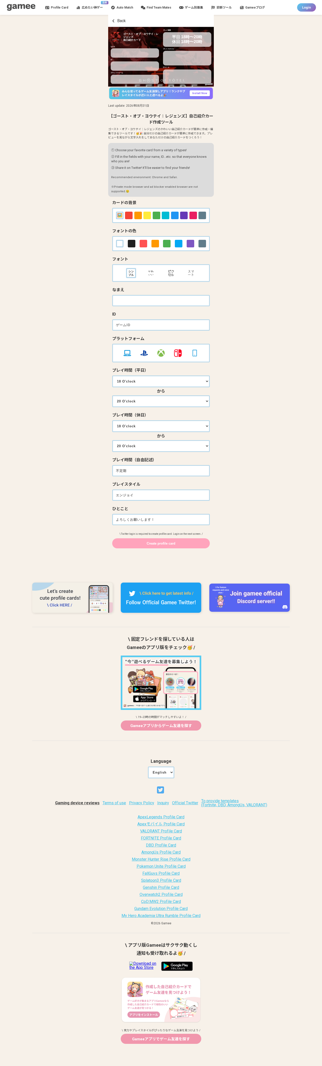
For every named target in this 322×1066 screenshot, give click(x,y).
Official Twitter (185, 803)
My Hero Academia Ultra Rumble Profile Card (161, 916)
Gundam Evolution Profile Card (161, 909)
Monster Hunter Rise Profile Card (161, 859)
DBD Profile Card (161, 845)
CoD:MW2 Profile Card (161, 902)
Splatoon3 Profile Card (161, 881)
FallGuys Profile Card (161, 873)
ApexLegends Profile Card (161, 817)
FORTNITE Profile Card (161, 838)
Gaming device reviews (77, 803)
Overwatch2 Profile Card (161, 895)
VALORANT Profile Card (161, 831)
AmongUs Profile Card (161, 852)
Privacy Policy (141, 803)
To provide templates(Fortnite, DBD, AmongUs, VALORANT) (234, 803)
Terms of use (114, 803)
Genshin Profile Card (161, 888)
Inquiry (163, 803)
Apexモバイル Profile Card (161, 824)
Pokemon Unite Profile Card (161, 866)
